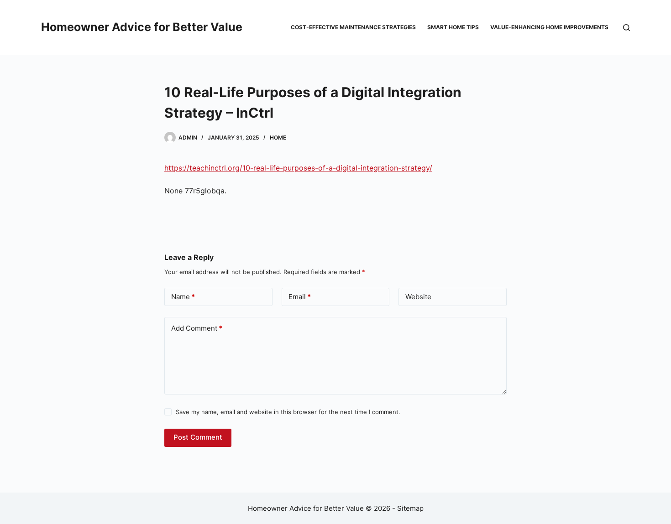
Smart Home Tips (453, 27)
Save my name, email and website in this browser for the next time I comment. (288, 411)
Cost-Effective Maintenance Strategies (353, 27)
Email (299, 296)
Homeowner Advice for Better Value (141, 27)
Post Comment (197, 437)
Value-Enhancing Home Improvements (549, 27)
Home (278, 137)
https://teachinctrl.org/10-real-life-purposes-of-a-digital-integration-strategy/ (298, 167)
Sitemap (410, 508)
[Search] (626, 27)
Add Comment (196, 328)
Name (183, 296)
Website (418, 296)
